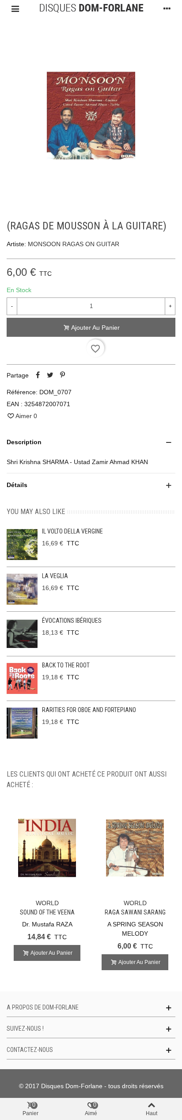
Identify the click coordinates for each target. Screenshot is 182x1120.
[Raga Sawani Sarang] (135, 848)
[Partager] (37, 375)
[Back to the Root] (22, 678)
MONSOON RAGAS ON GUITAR (73, 244)
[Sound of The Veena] (47, 848)
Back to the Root (66, 665)
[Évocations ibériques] (22, 633)
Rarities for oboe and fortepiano (89, 709)
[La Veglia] (22, 589)
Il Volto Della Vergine (72, 531)
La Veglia (55, 575)
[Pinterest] (62, 375)
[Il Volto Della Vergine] (22, 544)
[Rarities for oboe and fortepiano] (22, 723)
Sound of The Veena (47, 912)
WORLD (47, 903)
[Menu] (15, 8)
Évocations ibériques (72, 620)
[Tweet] (49, 375)
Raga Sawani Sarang (135, 912)
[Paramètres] (167, 8)
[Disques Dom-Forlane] (91, 8)
